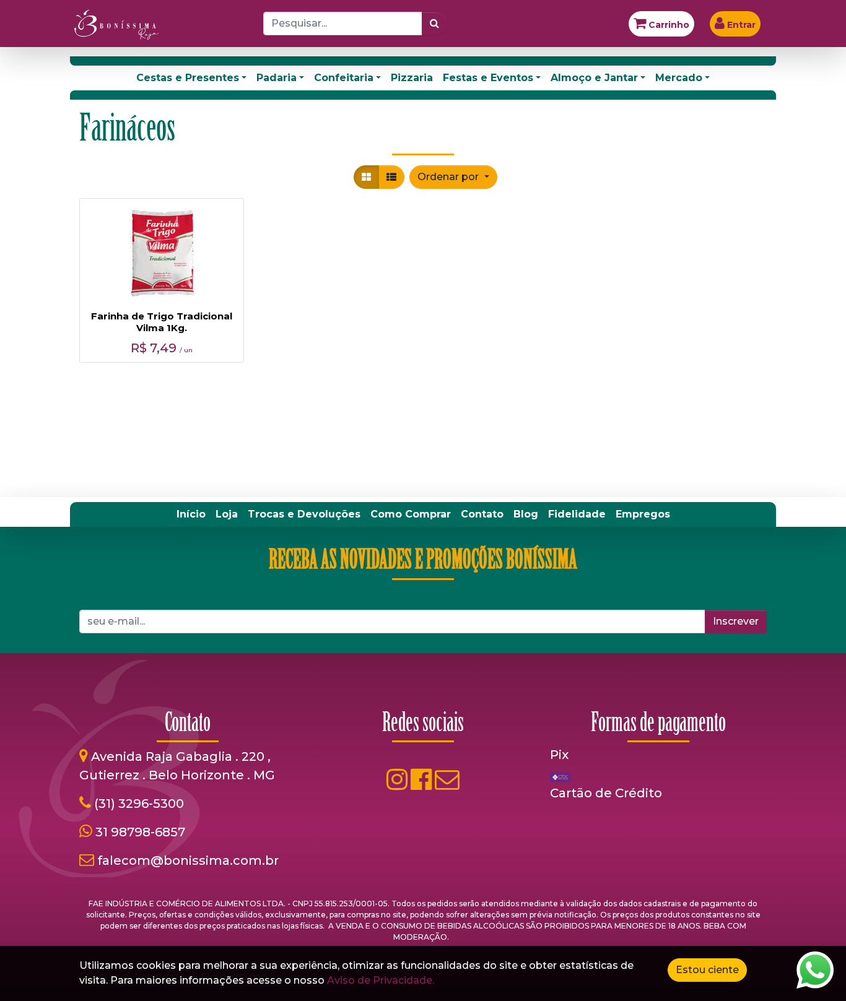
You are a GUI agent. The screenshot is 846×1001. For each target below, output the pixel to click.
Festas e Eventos (488, 78)
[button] (453, 177)
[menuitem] (191, 514)
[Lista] (391, 177)
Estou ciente (707, 970)
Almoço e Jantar (594, 78)
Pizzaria (412, 78)
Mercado (678, 78)
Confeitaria (343, 78)
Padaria (276, 78)
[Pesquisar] (434, 23)
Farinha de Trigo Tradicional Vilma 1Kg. (161, 322)
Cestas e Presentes (187, 78)
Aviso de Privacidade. (380, 980)
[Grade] (366, 177)
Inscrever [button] (736, 621)
